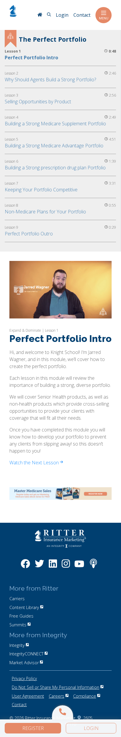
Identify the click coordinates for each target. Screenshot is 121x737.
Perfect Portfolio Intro (31, 57)
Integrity (17, 645)
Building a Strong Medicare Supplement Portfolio (55, 123)
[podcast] (93, 566)
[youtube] (79, 566)
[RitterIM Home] (39, 15)
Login (91, 728)
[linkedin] (53, 566)
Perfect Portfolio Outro (29, 233)
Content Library (24, 607)
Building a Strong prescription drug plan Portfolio (55, 167)
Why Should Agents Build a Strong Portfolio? (50, 79)
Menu (103, 18)
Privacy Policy (24, 678)
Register (33, 728)
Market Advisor (24, 662)
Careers (56, 696)
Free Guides (21, 616)
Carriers (17, 598)
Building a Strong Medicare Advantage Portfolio (54, 145)
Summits (17, 625)
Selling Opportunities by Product (38, 101)
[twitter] (39, 566)
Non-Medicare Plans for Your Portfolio (45, 211)
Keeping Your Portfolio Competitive (41, 189)
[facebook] (25, 566)
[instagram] (65, 566)
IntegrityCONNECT (26, 654)
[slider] (60, 313)
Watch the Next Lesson (34, 462)
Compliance (84, 696)
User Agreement (28, 696)
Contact (19, 704)
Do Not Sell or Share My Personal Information (55, 687)
